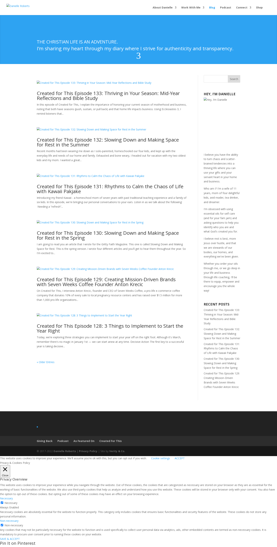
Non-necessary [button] (9, 521)
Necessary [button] (6, 498)
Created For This (110, 441)
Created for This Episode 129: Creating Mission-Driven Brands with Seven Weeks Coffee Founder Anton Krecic (106, 282)
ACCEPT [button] (180, 458)
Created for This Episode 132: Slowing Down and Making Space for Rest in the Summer (108, 142)
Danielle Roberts (65, 451)
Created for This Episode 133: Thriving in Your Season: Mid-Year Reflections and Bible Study (108, 95)
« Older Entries (45, 362)
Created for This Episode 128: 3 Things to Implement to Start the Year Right (110, 328)
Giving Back (45, 441)
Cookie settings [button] (160, 458)
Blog (212, 7)
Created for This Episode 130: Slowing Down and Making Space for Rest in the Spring (108, 235)
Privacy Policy (88, 451)
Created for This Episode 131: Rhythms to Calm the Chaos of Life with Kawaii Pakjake (110, 189)
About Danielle (163, 7)
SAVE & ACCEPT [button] (10, 539)
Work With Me (190, 7)
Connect (241, 7)
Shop (259, 7)
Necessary (11, 503)
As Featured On (83, 441)
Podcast (225, 7)
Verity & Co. (117, 451)
